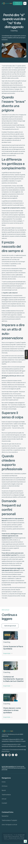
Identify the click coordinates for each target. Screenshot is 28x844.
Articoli (4, 799)
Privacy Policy (6, 839)
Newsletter (5, 816)
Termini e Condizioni (14, 839)
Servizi (4, 790)
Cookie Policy (21, 839)
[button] (24, 3)
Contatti (4, 803)
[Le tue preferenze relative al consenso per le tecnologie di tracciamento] (25, 841)
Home (3, 782)
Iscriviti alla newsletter (8, 766)
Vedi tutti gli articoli (10, 626)
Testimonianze (6, 794)
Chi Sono (4, 786)
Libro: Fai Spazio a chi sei (9, 824)
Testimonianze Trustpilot (9, 820)
